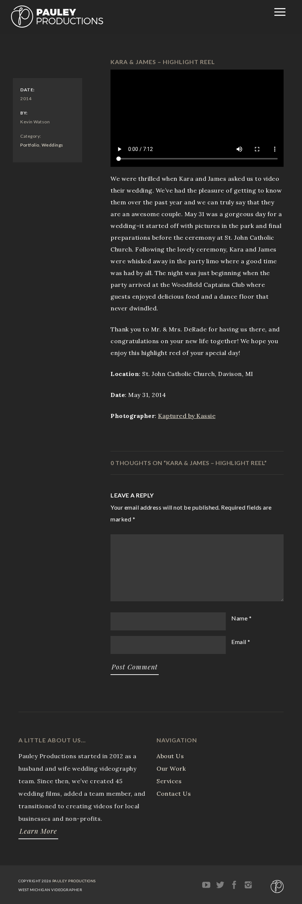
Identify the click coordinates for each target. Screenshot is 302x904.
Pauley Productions (74, 881)
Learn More (38, 831)
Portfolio (29, 145)
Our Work (171, 768)
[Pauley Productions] (57, 25)
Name (239, 618)
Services (169, 781)
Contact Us (174, 793)
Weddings (52, 145)
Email (238, 641)
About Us (170, 756)
